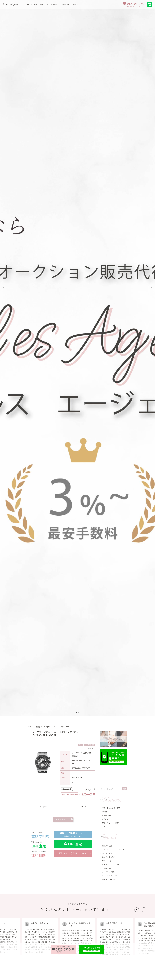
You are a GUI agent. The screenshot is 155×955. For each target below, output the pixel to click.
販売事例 (54, 4)
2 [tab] (79, 713)
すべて (104, 826)
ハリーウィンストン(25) (110, 875)
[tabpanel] (77, 358)
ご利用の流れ (65, 4)
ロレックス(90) (107, 853)
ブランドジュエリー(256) (111, 808)
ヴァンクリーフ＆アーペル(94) (113, 849)
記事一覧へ (60, 819)
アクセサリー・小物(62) (110, 823)
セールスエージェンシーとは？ (37, 4)
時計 (80, 745)
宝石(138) (105, 819)
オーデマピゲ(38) (108, 872)
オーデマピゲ (90, 745)
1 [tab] (76, 713)
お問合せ (75, 4)
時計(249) (105, 811)
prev (45, 806)
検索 (124, 789)
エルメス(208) (107, 846)
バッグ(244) (106, 815)
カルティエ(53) (107, 861)
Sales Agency (10, 4)
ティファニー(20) (108, 879)
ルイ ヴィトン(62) (108, 857)
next (81, 806)
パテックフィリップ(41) (110, 864)
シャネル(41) (106, 868)
